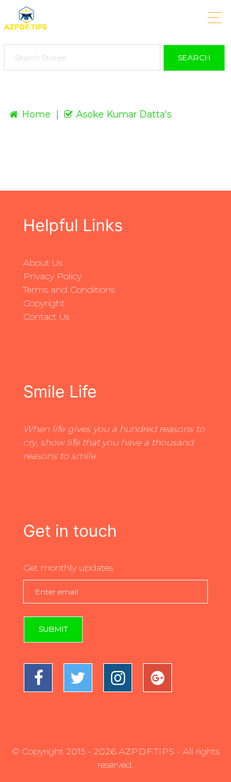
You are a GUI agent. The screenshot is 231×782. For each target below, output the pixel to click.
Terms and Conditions (69, 289)
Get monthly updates (68, 567)
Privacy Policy (52, 276)
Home (36, 114)
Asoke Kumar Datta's (123, 114)
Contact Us (46, 316)
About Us (42, 262)
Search (194, 57)
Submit (53, 629)
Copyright (44, 303)
